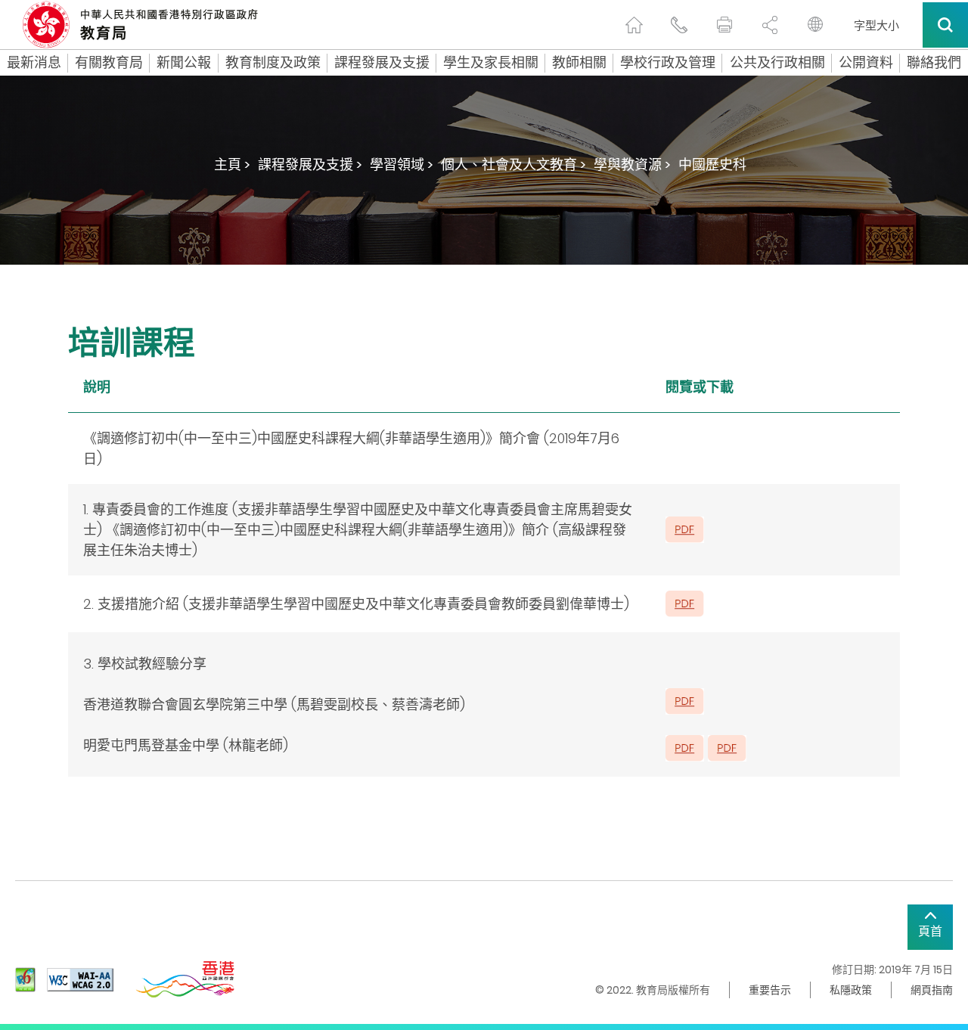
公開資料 (866, 63)
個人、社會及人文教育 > (513, 164)
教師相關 (579, 63)
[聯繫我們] (679, 25)
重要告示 (770, 989)
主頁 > (232, 164)
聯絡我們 (934, 63)
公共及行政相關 (777, 63)
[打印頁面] (724, 25)
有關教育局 (109, 63)
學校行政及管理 (667, 63)
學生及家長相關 (490, 63)
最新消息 (34, 63)
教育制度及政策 (273, 63)
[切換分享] (770, 25)
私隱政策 (851, 989)
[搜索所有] (945, 25)
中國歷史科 (712, 164)
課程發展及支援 (382, 63)
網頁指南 (932, 989)
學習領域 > (401, 164)
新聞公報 (184, 63)
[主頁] (634, 25)
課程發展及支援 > (310, 164)
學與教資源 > (632, 164)
